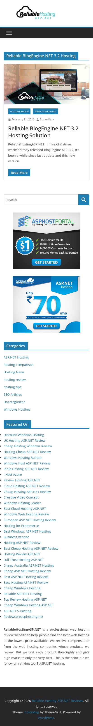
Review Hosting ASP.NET (22, 480)
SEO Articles (13, 394)
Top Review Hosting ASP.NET (25, 599)
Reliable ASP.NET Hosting (23, 594)
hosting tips (12, 387)
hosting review (19, 111)
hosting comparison (19, 365)
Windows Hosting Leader (22, 503)
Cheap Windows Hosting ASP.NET (29, 605)
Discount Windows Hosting (24, 435)
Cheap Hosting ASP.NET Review (27, 491)
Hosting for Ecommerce (21, 526)
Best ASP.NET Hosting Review (26, 577)
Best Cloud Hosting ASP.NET (25, 508)
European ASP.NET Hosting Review (30, 520)
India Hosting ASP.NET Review (26, 469)
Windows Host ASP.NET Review (27, 463)
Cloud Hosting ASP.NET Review (27, 486)
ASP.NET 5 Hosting (17, 611)
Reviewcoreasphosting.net (23, 616)
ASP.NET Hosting (16, 357)
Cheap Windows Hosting (22, 588)
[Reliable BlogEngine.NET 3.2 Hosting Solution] (46, 84)
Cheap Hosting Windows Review (28, 446)
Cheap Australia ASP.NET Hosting (29, 565)
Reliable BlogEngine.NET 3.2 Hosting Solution (43, 131)
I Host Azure (13, 474)
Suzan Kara (47, 119)
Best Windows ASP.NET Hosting (27, 531)
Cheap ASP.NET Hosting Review (27, 571)
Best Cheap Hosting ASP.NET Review (31, 548)
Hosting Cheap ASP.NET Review (27, 452)
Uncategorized (15, 402)
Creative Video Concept (21, 497)
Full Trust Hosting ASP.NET (24, 560)
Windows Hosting (45, 111)
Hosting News (14, 372)
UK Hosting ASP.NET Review (24, 440)
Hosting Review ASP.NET (22, 554)
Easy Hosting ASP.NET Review (26, 582)
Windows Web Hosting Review (26, 514)
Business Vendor (16, 537)
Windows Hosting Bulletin (23, 457)
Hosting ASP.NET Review (22, 542)
